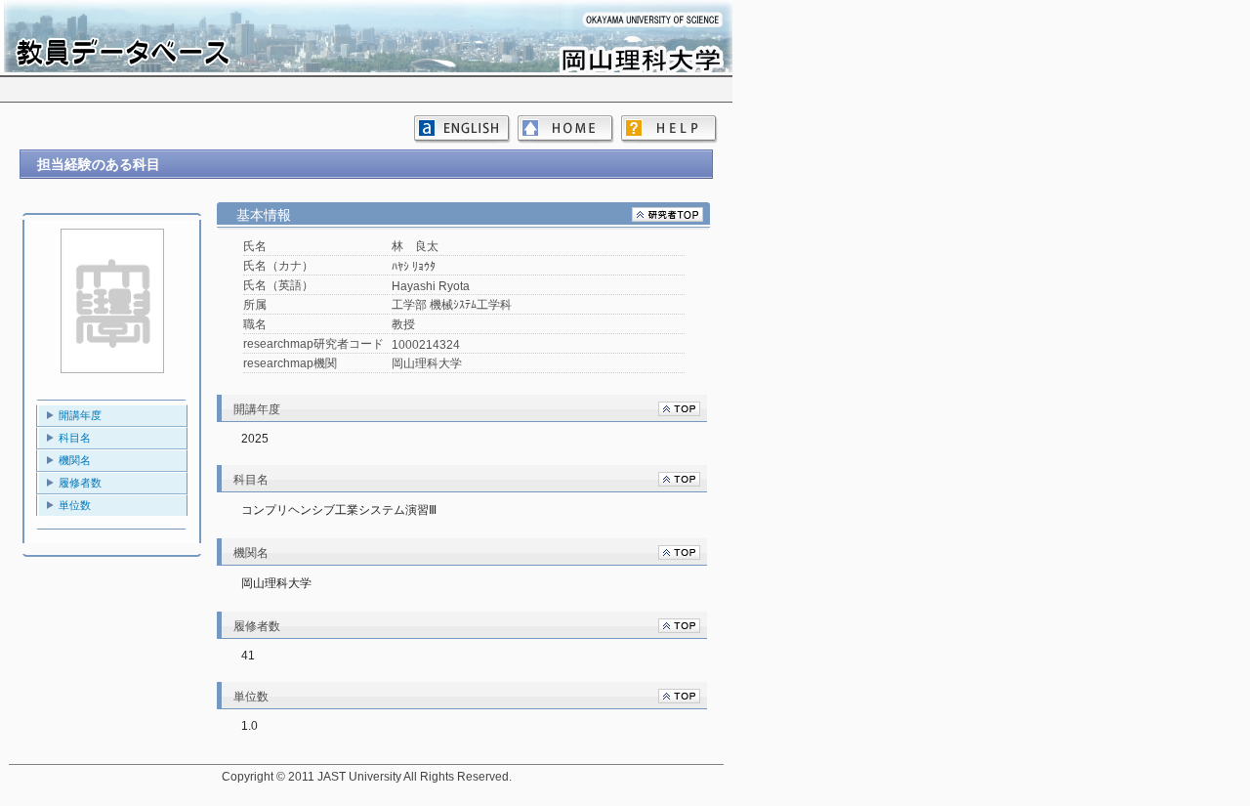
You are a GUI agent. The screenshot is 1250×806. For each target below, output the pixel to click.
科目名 (75, 438)
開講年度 (80, 415)
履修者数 (80, 482)
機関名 (75, 460)
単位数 (75, 505)
